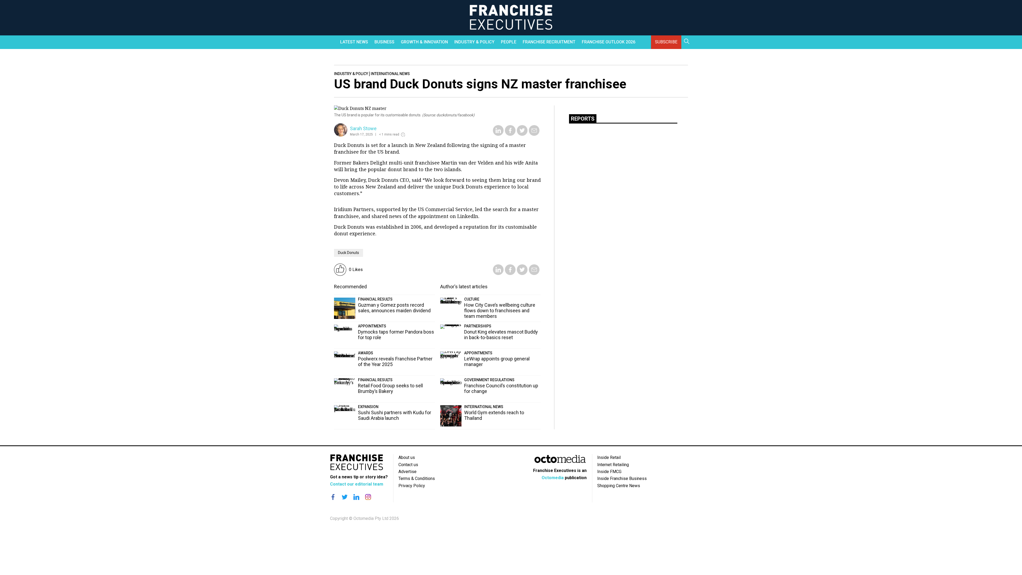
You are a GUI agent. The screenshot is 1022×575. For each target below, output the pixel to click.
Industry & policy (474, 41)
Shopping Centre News (618, 485)
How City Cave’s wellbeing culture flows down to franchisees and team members (499, 310)
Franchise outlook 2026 (608, 41)
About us (406, 457)
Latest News (354, 41)
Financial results (375, 299)
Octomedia (553, 477)
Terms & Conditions (416, 478)
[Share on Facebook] (510, 134)
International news (390, 74)
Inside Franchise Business (622, 478)
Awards (365, 353)
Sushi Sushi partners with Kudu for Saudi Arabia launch (394, 415)
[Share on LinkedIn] (498, 134)
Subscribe (666, 41)
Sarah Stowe (363, 128)
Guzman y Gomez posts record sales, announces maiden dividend (394, 307)
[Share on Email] (534, 134)
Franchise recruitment (549, 41)
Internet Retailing (613, 464)
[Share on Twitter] (522, 134)
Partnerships (477, 326)
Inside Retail (609, 457)
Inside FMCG (609, 471)
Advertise (407, 471)
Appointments (372, 326)
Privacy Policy (411, 485)
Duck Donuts (348, 252)
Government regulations (489, 380)
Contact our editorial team (356, 484)
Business (384, 41)
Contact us (408, 464)
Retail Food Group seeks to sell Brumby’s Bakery (390, 388)
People (508, 41)
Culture (471, 299)
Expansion (368, 407)
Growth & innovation (424, 41)
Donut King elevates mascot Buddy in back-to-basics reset (501, 334)
